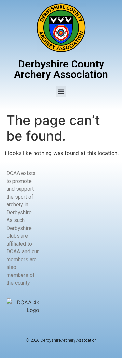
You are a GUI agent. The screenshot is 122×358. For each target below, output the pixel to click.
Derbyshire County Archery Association (61, 69)
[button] (61, 91)
